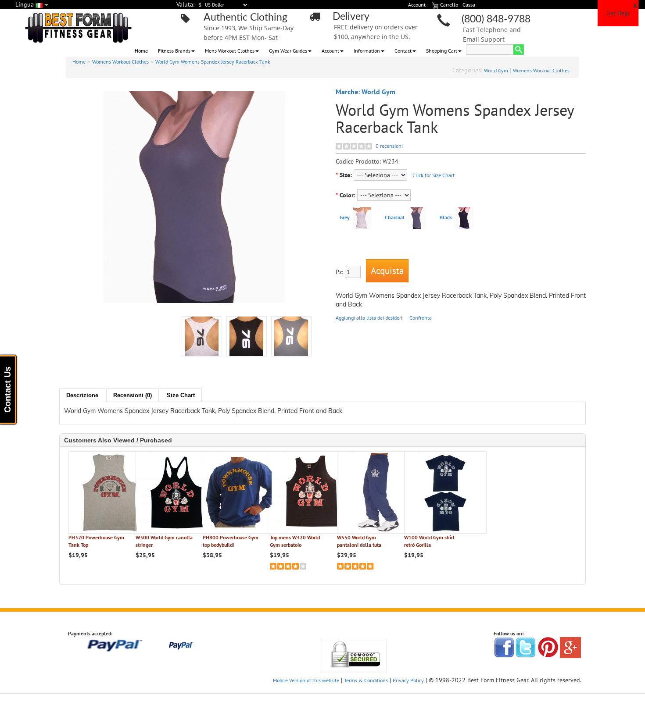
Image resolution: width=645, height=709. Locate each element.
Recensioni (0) (132, 395)
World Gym (496, 70)
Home (141, 50)
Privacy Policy (408, 680)
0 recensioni (389, 146)
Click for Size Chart (433, 175)
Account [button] (330, 50)
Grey (345, 217)
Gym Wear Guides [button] (288, 50)
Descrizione (82, 395)
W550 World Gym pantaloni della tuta (359, 541)
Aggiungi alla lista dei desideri (369, 317)
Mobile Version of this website (306, 680)
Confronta (420, 317)
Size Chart (181, 395)
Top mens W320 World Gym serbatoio (295, 541)
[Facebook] (504, 647)
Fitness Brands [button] (174, 50)
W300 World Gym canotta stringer (164, 541)
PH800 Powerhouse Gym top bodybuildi (230, 541)
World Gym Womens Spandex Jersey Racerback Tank (212, 61)
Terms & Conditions (366, 680)
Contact (403, 50)
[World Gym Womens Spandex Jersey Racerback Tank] (291, 336)
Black (446, 217)
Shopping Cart (441, 50)
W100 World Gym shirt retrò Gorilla (429, 541)
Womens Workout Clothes (120, 61)
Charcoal (395, 217)
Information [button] (367, 50)
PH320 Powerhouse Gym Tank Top (96, 541)
